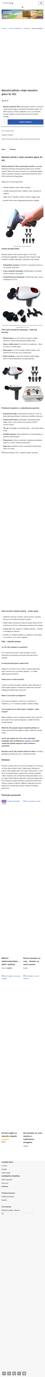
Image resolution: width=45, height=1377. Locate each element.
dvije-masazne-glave (13, 139)
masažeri (27, 741)
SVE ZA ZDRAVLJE (15, 28)
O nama (4, 1166)
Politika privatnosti (8, 1196)
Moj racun (5, 1183)
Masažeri (27, 28)
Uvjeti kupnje (6, 1173)
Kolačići (4, 1200)
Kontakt (4, 1169)
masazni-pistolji (23, 139)
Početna (4, 28)
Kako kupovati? (7, 1179)
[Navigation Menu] (41, 3)
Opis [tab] (3, 149)
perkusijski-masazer (34, 139)
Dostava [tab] (13, 149)
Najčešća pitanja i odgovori (11, 1210)
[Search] (22, 7)
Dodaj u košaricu (25, 122)
